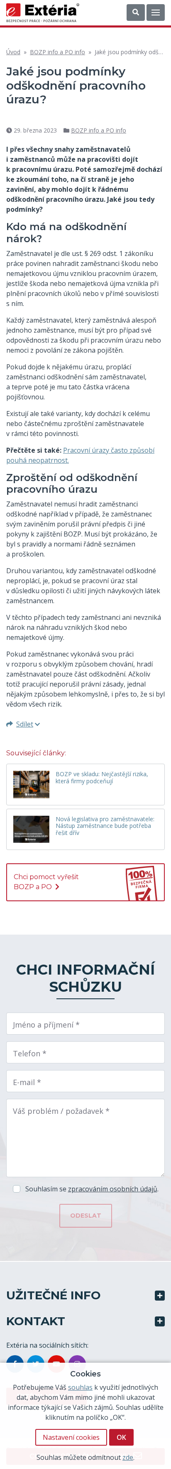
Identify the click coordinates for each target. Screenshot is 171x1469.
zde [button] (127, 1457)
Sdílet (24, 724)
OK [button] (121, 1437)
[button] (136, 12)
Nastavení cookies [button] (71, 1437)
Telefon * (29, 1053)
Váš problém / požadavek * (61, 1111)
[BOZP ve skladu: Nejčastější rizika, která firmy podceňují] (31, 784)
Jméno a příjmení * (46, 1025)
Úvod (13, 52)
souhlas (80, 1387)
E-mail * (27, 1082)
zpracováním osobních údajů (112, 1188)
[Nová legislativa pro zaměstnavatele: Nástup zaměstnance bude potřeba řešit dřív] (31, 829)
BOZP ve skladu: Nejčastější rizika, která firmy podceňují (102, 778)
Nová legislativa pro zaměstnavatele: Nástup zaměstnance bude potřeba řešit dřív (105, 826)
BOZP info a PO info (57, 52)
